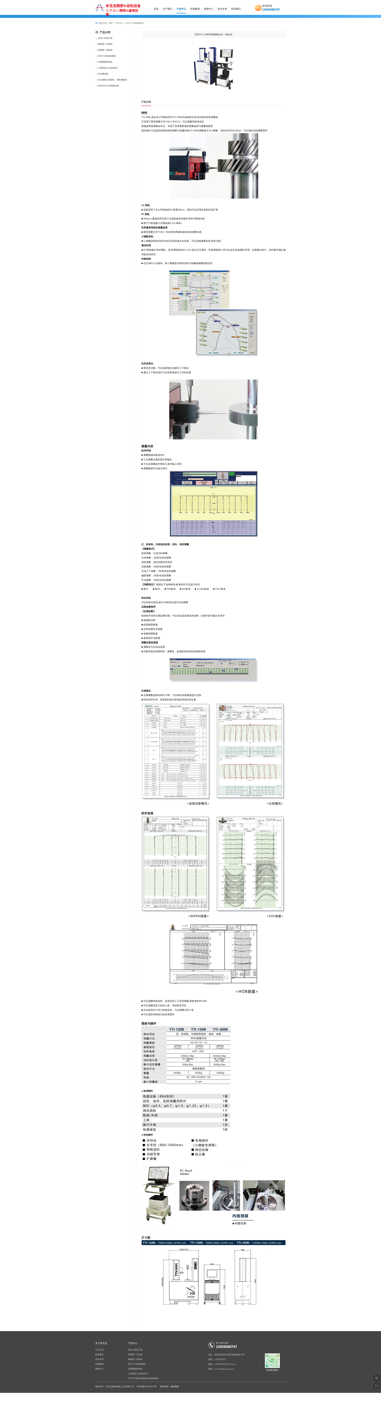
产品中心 (181, 9)
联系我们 (236, 9)
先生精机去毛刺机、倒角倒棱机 (112, 80)
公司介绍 (99, 1350)
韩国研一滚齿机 (105, 50)
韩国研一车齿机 (105, 44)
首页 (156, 9)
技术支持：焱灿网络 (169, 1386)
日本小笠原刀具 (105, 38)
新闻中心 (208, 9)
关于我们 (167, 9)
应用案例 (195, 9)
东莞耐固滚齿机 (105, 62)
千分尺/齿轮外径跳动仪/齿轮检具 (143, 1378)
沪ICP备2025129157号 (147, 1386)
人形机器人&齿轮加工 (108, 68)
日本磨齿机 (103, 74)
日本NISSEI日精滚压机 (108, 86)
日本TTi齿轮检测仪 (135, 23)
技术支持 (222, 9)
